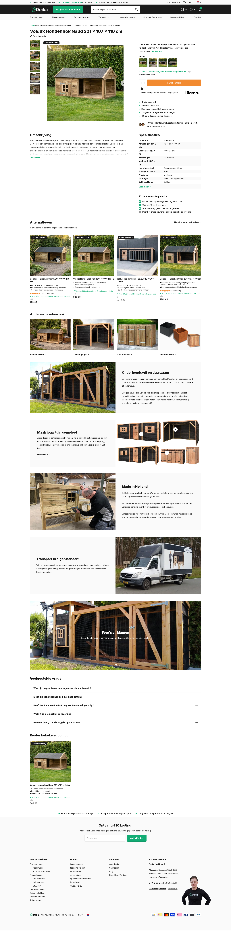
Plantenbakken (58, 17)
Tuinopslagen (36, 900)
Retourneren (75, 871)
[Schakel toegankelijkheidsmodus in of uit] (184, 2)
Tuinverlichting (104, 17)
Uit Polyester (38, 882)
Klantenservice (174, 2)
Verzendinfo (75, 875)
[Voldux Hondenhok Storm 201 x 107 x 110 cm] (50, 255)
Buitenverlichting (37, 893)
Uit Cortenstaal (39, 878)
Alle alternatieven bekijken (187, 222)
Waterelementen (127, 17)
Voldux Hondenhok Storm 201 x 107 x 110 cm (49, 280)
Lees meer (157, 51)
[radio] (143, 62)
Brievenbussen (36, 17)
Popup (189, 71)
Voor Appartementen (42, 871)
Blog (111, 871)
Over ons (114, 859)
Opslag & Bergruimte (152, 17)
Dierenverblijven (177, 17)
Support (74, 859)
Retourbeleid (75, 882)
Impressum (172, 888)
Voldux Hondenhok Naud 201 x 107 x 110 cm (93, 279)
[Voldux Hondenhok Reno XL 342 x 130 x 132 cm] (137, 255)
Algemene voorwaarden (80, 878)
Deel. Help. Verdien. (118, 875)
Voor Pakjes (38, 868)
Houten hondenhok (73, 25)
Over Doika (114, 864)
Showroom (114, 868)
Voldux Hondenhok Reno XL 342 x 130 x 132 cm (135, 280)
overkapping (60, 445)
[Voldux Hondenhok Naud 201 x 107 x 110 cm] (93, 255)
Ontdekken (42, 454)
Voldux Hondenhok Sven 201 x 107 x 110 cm (180, 279)
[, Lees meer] (184, 10)
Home (32, 25)
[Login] (192, 10)
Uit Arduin (37, 886)
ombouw (83, 445)
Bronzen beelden (82, 17)
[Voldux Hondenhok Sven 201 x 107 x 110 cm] (180, 255)
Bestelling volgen (77, 868)
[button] (123, 83)
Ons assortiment (39, 859)
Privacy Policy (76, 886)
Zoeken (136, 9)
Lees (35, 158)
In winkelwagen (174, 83)
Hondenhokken (57, 25)
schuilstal (45, 445)
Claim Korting (137, 838)
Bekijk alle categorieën (67, 9)
